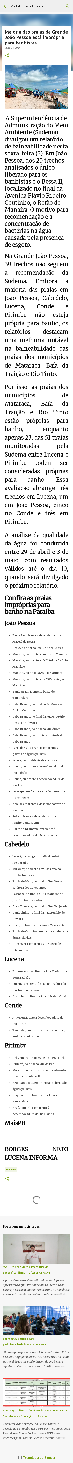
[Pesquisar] (67, 6)
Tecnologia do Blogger (38, 1457)
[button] (7, 55)
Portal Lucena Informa (27, 6)
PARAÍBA (11, 1169)
